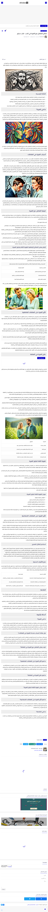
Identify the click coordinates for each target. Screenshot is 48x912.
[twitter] (29, 898)
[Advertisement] (24, 15)
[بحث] (2, 3)
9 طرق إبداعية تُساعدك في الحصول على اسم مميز (30, 25)
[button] (39, 744)
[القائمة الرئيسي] (46, 3)
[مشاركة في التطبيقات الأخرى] (21, 744)
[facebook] (41, 898)
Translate (10, 866)
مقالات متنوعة (43, 30)
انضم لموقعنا (23, 821)
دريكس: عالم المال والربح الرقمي (32, 904)
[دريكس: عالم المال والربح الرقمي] (24, 3)
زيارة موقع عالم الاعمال (38, 750)
